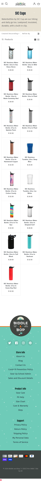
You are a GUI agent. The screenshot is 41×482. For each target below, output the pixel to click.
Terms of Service (20, 442)
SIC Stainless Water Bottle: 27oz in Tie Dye (11, 223)
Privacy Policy (20, 425)
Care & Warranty (20, 405)
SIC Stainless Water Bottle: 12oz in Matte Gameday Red (10, 96)
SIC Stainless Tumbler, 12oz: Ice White (29, 191)
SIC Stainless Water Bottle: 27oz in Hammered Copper (11, 159)
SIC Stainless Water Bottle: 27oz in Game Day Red (11, 286)
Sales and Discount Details (20, 378)
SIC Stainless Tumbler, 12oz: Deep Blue (29, 159)
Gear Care (20, 393)
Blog (20, 360)
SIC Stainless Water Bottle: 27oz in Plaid (29, 127)
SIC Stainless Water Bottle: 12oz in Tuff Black (11, 254)
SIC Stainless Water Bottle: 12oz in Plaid (29, 95)
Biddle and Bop (20, 326)
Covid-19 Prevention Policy (20, 369)
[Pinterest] (30, 343)
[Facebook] (16, 343)
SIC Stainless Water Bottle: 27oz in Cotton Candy (11, 191)
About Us (20, 356)
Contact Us (20, 365)
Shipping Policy (20, 433)
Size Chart (20, 401)
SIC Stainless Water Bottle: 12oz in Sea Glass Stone (11, 65)
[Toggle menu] (2, 3)
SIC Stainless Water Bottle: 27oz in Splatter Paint (11, 128)
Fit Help (20, 397)
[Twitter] (9, 343)
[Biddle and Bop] (20, 3)
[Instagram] (23, 343)
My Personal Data (20, 438)
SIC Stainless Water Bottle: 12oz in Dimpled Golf (30, 223)
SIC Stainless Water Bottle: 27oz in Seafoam (30, 254)
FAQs (20, 410)
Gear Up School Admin (20, 374)
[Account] (33, 3)
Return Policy (20, 429)
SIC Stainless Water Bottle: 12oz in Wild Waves (29, 65)
